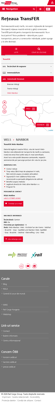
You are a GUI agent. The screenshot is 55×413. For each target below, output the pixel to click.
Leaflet (50, 130)
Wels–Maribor (12, 93)
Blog (5, 284)
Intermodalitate (13, 73)
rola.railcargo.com (14, 239)
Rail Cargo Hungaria (11, 309)
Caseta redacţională (20, 397)
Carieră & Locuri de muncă (14, 293)
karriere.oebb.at (9, 362)
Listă (16, 52)
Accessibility (35, 397)
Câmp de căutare (39, 52)
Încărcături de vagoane (16, 66)
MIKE (5, 305)
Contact (6, 331)
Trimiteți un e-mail (15, 204)
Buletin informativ (10, 336)
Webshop (7, 314)
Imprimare (6, 397)
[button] (23, 109)
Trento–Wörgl (12, 89)
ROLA (5, 289)
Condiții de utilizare (25, 400)
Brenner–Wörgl (13, 84)
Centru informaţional (11, 340)
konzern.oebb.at (10, 357)
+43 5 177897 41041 (12, 198)
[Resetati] (4, 111)
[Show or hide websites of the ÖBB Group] (52, 2)
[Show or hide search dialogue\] (33, 9)
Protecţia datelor (9, 400)
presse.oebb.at (9, 367)
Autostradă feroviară (15, 79)
